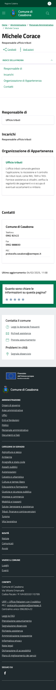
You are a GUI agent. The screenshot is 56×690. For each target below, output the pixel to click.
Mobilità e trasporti (11, 501)
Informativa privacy (12, 640)
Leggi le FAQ (8, 616)
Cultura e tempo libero (13, 482)
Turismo (6, 516)
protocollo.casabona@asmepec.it (24, 605)
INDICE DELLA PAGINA (12, 60)
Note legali (7, 645)
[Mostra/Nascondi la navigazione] (4, 13)
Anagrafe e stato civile (13, 462)
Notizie (5, 538)
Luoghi (5, 565)
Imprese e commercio (13, 496)
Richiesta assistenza (12, 631)
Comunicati (7, 543)
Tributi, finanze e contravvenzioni (19, 511)
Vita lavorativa (9, 521)
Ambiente (7, 457)
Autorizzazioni (9, 472)
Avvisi (5, 548)
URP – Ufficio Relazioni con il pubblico (21, 601)
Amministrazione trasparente (17, 636)
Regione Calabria (11, 3)
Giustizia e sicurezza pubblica (16, 491)
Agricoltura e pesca (11, 452)
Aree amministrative (12, 410)
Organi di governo (11, 405)
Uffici (4, 415)
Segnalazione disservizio (14, 626)
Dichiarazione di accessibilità (16, 650)
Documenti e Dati (11, 435)
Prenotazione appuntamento (17, 621)
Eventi (5, 570)
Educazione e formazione (15, 487)
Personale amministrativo (15, 430)
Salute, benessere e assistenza (18, 506)
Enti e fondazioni (10, 420)
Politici (5, 425)
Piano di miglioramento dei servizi (19, 655)
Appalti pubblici (9, 467)
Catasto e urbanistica (13, 477)
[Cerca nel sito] (47, 13)
